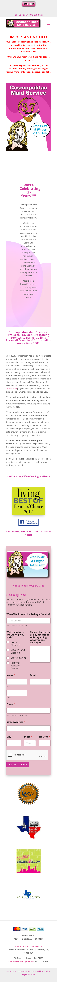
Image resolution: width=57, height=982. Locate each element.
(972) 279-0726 (36, 585)
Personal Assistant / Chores (16, 665)
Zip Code (44, 736)
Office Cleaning (18, 657)
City (10, 736)
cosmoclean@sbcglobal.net (21, 961)
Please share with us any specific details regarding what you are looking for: (40, 637)
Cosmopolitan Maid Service (28, 946)
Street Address (16, 722)
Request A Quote (17, 764)
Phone (11, 704)
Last (8, 697)
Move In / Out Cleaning (18, 651)
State (28, 736)
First (8, 686)
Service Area (11, 388)
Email (34, 675)
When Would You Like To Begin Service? (28, 614)
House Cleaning (15, 644)
